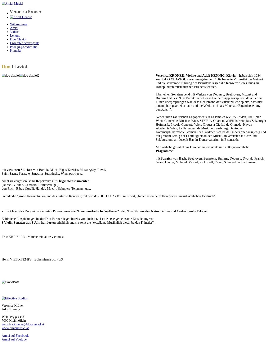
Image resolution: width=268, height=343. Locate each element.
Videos (14, 32)
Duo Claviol (18, 39)
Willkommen (18, 24)
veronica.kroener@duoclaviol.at (23, 324)
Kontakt (15, 50)
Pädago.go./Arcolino (23, 47)
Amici (14, 28)
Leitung (15, 35)
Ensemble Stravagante (24, 43)
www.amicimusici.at (15, 328)
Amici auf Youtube (14, 339)
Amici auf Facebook (15, 335)
